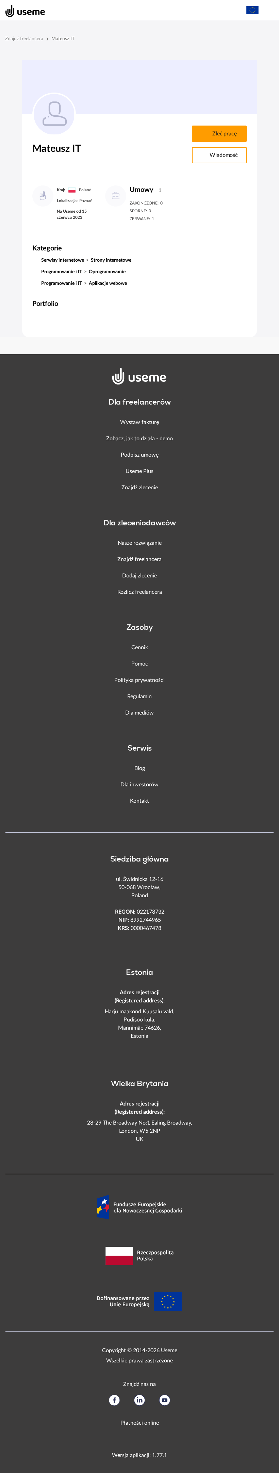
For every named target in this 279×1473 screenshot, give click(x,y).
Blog (139, 768)
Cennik (139, 647)
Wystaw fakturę (139, 422)
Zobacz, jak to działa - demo (139, 438)
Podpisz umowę (140, 455)
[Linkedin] (139, 1400)
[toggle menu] (267, 10)
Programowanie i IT (61, 271)
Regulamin (139, 696)
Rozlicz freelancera (139, 592)
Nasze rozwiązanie (140, 543)
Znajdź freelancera (24, 38)
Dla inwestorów (139, 784)
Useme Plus (139, 471)
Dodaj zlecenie (139, 575)
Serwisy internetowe (62, 260)
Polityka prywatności (139, 680)
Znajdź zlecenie (139, 487)
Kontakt (139, 801)
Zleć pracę (224, 133)
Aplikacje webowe (108, 283)
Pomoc (139, 664)
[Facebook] (114, 1400)
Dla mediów (139, 713)
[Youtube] (164, 1400)
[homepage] (21, 10)
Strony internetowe (111, 260)
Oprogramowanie (107, 271)
